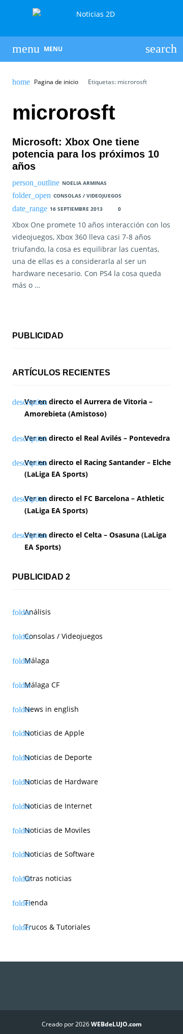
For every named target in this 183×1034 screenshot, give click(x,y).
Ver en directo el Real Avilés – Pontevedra (97, 438)
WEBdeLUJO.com (116, 1024)
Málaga (36, 660)
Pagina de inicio (56, 82)
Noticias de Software (59, 854)
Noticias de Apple (54, 733)
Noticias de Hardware (61, 781)
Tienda (36, 902)
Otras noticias (48, 878)
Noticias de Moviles (57, 830)
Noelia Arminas (84, 182)
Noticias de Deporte (58, 757)
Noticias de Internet (58, 806)
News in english (51, 709)
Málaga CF (41, 685)
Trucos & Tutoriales (57, 927)
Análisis (37, 612)
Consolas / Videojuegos (87, 195)
